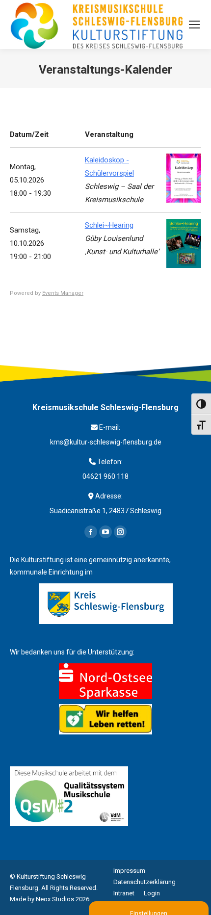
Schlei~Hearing (109, 225)
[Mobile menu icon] (194, 24)
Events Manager (62, 293)
